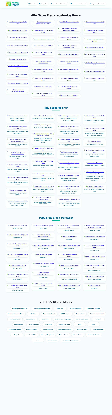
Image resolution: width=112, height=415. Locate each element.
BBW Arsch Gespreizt (82, 319)
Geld (93, 324)
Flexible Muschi (18, 324)
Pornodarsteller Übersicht (79, 4)
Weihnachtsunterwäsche (97, 314)
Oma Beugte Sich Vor (94, 335)
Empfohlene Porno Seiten (98, 4)
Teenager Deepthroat (47, 335)
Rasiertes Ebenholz (98, 329)
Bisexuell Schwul (30, 319)
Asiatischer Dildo (31, 335)
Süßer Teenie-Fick (48, 329)
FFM (37, 340)
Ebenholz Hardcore (31, 329)
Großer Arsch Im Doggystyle (63, 319)
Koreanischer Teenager (93, 308)
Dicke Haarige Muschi (49, 314)
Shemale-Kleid (80, 314)
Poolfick (33, 314)
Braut (79, 324)
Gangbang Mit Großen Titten (20, 308)
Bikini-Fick (45, 319)
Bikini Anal (60, 308)
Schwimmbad (48, 324)
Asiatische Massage (75, 308)
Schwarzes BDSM (82, 329)
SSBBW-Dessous (65, 314)
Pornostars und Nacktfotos (60, 4)
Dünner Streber (78, 335)
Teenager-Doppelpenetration (70, 340)
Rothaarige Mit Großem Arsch (42, 308)
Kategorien (44, 4)
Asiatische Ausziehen (15, 329)
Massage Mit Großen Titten (15, 314)
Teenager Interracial (64, 324)
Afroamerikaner (63, 335)
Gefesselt (98, 319)
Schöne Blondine (52, 340)
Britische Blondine (34, 324)
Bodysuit (16, 335)
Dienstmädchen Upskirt (64, 329)
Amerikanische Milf (15, 319)
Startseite (32, 4)
